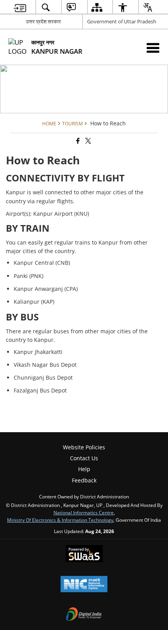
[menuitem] (20, 7)
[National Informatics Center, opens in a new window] (84, 585)
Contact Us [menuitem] (84, 458)
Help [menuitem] (84, 469)
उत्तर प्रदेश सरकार (43, 21)
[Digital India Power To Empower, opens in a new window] (84, 615)
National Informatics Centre (84, 512)
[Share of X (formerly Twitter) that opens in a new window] (87, 141)
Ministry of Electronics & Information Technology (60, 520)
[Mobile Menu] (153, 48)
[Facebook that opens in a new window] (77, 141)
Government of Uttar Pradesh (121, 21)
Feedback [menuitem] (84, 480)
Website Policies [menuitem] (84, 447)
